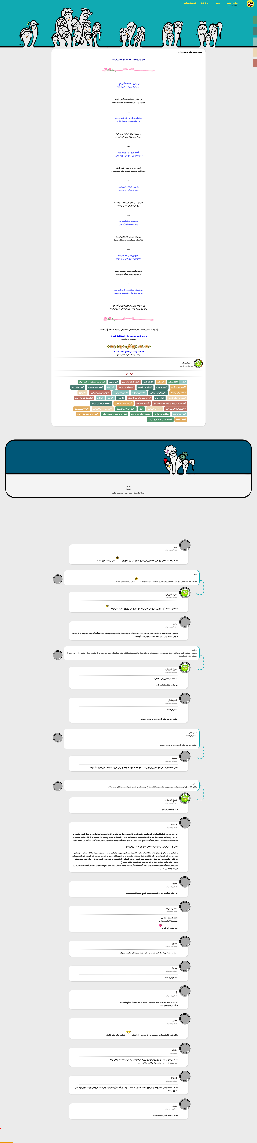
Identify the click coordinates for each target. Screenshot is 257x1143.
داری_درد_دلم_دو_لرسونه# (139, 398)
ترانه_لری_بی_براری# (123, 403)
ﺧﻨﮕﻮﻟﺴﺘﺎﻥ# (173, 382)
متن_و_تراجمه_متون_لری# (87, 414)
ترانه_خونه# (148, 382)
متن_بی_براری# (179, 414)
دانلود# (100, 398)
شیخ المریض (187, 362)
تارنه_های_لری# (143, 403)
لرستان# (161, 382)
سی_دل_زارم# (78, 387)
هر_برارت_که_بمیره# (158, 392)
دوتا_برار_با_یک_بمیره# (99, 392)
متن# (184, 382)
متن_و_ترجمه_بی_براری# (176, 408)
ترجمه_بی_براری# (82, 408)
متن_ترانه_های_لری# (130, 382)
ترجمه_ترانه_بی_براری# (101, 403)
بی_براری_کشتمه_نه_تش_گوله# (92, 382)
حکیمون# (82, 392)
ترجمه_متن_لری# (154, 408)
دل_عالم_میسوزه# (95, 387)
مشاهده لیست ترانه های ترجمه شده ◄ (128, 351)
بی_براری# (113, 382)
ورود (218, 3)
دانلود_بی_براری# (162, 414)
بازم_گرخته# (181, 419)
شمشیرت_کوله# (138, 392)
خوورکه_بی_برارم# (126, 387)
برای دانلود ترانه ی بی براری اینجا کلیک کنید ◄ (128, 336)
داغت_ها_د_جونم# (178, 392)
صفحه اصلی (232, 3)
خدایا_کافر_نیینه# (121, 392)
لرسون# (121, 398)
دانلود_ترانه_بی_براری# (140, 414)
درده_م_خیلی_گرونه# (177, 398)
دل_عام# (110, 387)
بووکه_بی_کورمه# (145, 387)
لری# (141, 408)
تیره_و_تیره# (161, 387)
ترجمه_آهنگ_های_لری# (102, 408)
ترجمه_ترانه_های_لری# (126, 408)
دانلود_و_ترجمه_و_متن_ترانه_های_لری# (170, 403)
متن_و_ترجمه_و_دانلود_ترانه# (115, 414)
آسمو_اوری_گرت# (178, 387)
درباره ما (204, 3)
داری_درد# (159, 398)
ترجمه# (110, 398)
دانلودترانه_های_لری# (84, 398)
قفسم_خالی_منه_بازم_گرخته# (160, 419)
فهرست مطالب (190, 3)
